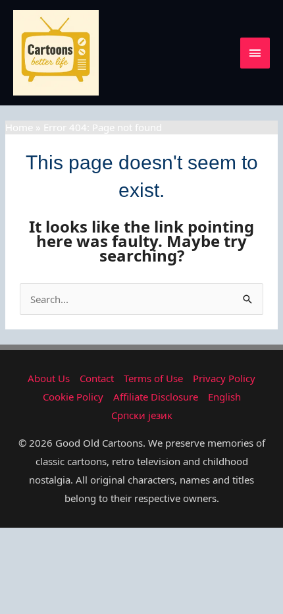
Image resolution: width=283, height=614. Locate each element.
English (224, 396)
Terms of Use (153, 378)
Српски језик (141, 415)
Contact (97, 378)
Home (19, 127)
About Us (49, 378)
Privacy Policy (224, 378)
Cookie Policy (73, 396)
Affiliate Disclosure (155, 396)
